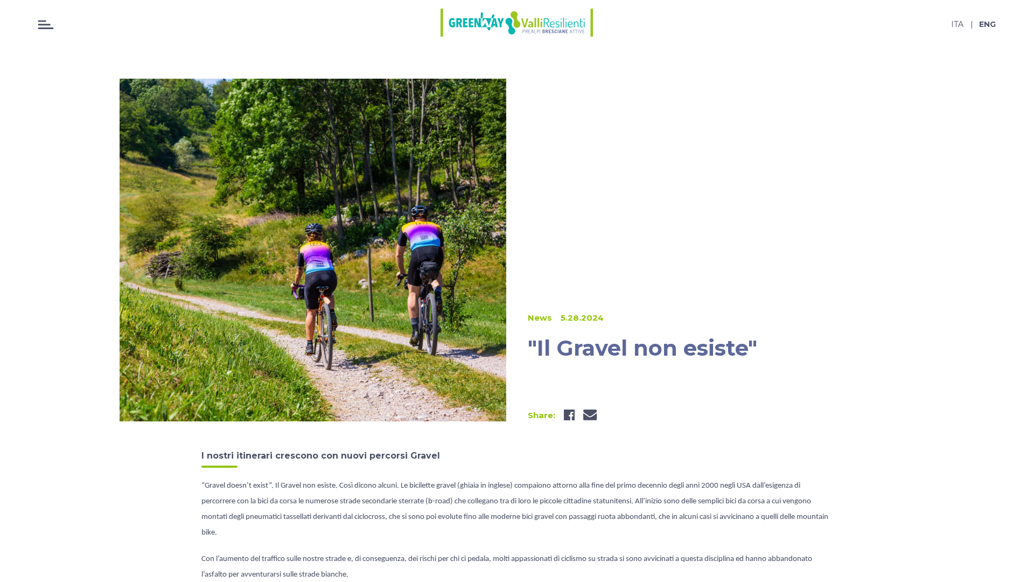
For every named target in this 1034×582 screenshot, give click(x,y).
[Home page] (517, 24)
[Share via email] (590, 415)
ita (957, 24)
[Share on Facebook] (569, 415)
